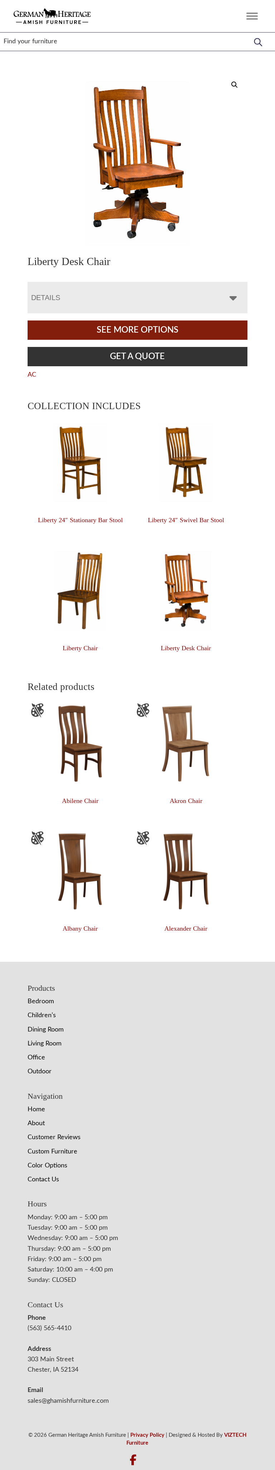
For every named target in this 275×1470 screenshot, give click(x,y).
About (36, 1123)
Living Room (45, 1043)
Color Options (47, 1165)
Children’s (42, 1015)
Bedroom (41, 1001)
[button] (234, 84)
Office (36, 1057)
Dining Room (46, 1029)
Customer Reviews (54, 1137)
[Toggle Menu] (252, 16)
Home (36, 1109)
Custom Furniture (52, 1151)
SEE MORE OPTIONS (137, 330)
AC (32, 375)
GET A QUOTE (137, 356)
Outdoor (40, 1071)
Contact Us (43, 1179)
